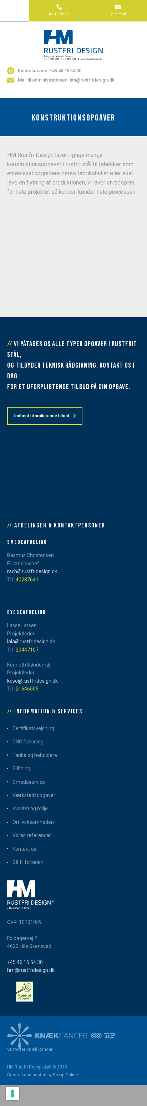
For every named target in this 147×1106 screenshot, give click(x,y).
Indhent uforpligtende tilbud (41, 415)
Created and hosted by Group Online (42, 1074)
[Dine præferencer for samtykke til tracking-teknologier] (12, 1093)
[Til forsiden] (73, 44)
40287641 (27, 580)
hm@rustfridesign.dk (31, 970)
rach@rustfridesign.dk (32, 571)
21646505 (27, 689)
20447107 (27, 650)
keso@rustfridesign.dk (32, 681)
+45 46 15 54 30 (25, 962)
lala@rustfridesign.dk (31, 641)
